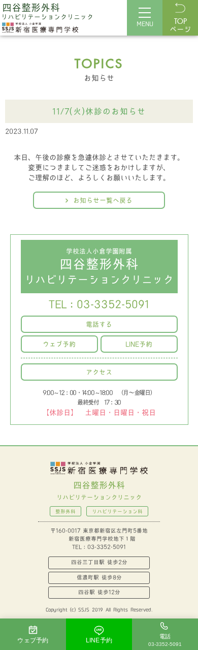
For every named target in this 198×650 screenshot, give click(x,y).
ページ (180, 26)
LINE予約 (138, 344)
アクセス (99, 372)
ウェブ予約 (59, 344)
